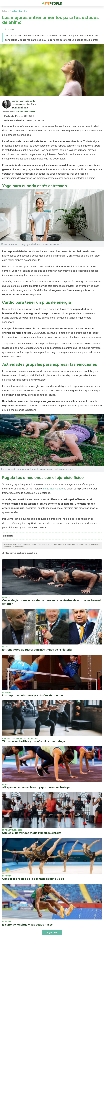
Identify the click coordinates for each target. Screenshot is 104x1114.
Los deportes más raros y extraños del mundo (32, 695)
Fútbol (5, 647)
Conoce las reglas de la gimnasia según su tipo (33, 878)
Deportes (6, 693)
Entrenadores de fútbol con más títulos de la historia (37, 649)
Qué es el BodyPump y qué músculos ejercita (31, 833)
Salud (4, 11)
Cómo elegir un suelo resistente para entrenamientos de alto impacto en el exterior (51, 602)
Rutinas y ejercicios (12, 830)
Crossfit (6, 784)
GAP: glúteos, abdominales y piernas (20, 738)
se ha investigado (53, 488)
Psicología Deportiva (18, 11)
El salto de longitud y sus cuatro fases (27, 924)
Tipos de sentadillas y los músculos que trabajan (34, 741)
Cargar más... (52, 932)
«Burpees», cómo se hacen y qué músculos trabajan (36, 787)
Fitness (5, 597)
